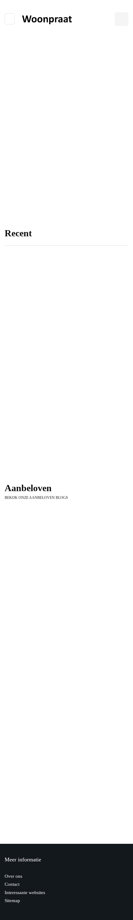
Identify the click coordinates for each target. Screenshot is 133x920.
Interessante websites (25, 892)
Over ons (13, 876)
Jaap (17, 305)
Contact (12, 884)
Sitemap (12, 900)
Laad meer (66, 849)
